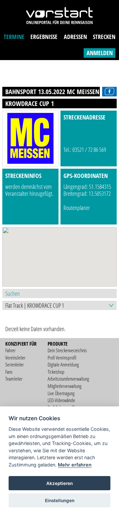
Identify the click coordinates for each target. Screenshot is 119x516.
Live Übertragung (61, 393)
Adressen (75, 37)
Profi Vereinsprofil (62, 357)
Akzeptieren (59, 483)
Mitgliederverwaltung (64, 386)
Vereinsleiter (15, 357)
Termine (14, 37)
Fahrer (10, 350)
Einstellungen (59, 500)
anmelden (100, 53)
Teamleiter (13, 378)
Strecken (104, 37)
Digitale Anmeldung (63, 364)
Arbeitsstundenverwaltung (68, 378)
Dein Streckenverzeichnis (67, 350)
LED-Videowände (61, 400)
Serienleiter (14, 364)
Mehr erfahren (75, 464)
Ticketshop (56, 371)
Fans (9, 371)
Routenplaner (76, 208)
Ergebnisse (44, 37)
